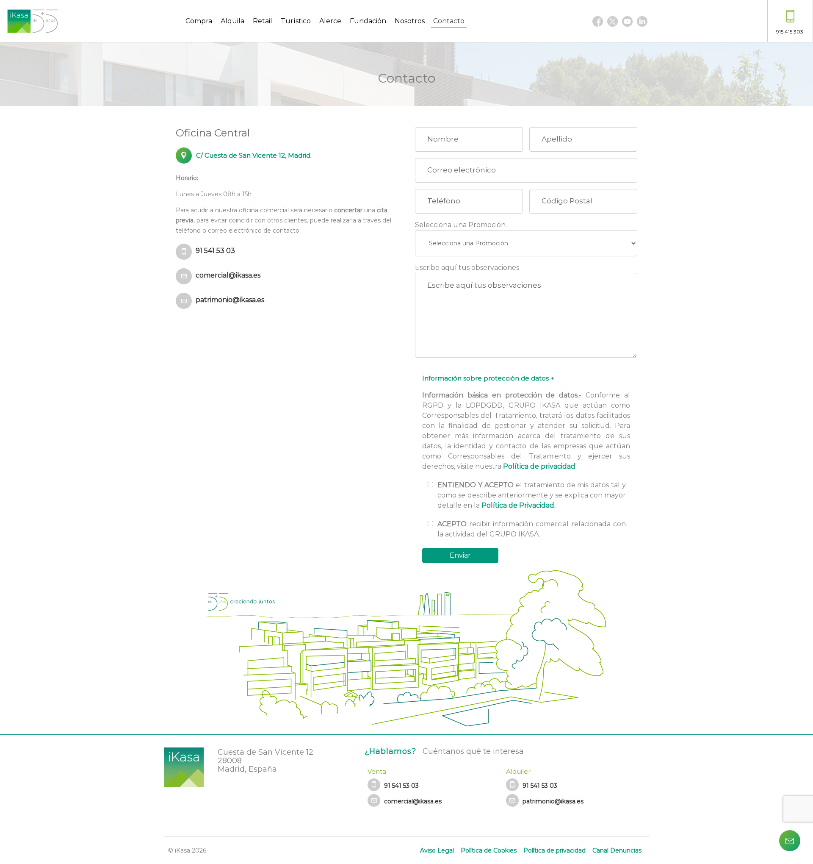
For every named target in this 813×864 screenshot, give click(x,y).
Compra (198, 21)
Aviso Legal (437, 850)
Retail (262, 21)
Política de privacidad (539, 466)
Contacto (449, 21)
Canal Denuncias (617, 850)
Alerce (330, 21)
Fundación (368, 21)
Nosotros (410, 21)
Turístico (296, 21)
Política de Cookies (489, 850)
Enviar (460, 555)
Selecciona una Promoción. (461, 225)
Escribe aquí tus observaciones (467, 268)
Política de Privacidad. (518, 505)
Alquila (232, 21)
